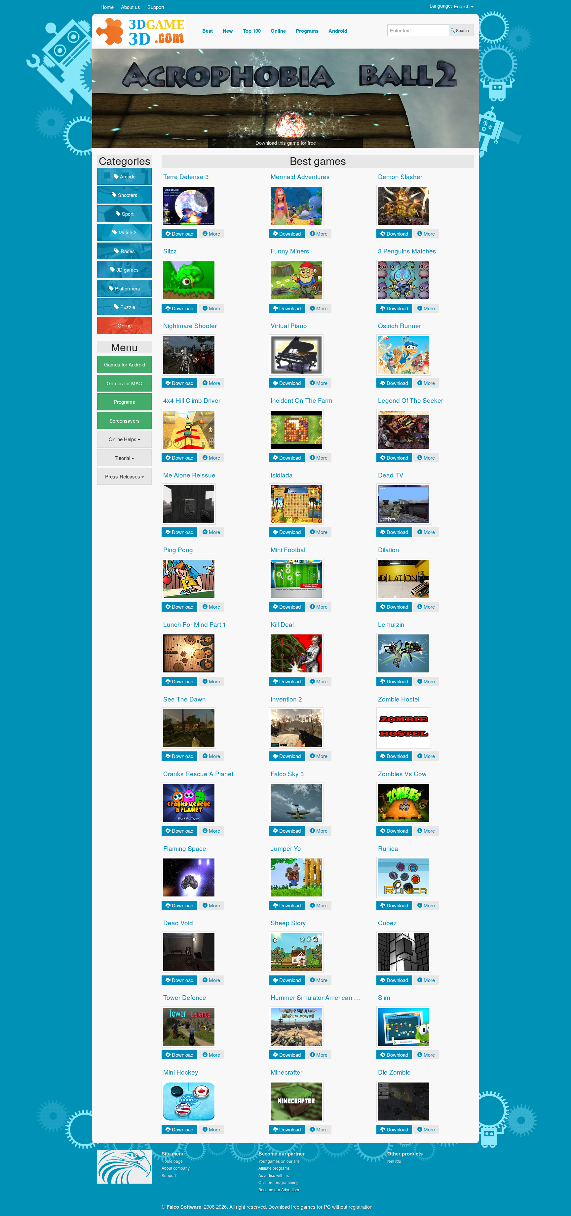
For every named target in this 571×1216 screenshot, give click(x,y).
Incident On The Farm (301, 400)
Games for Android (124, 364)
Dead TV (390, 474)
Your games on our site (279, 1161)
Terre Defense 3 (186, 176)
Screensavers (124, 420)
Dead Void (178, 922)
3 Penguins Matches (407, 250)
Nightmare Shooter (190, 325)
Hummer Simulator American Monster (324, 997)
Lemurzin (391, 624)
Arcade (127, 176)
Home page (172, 1161)
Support (155, 6)
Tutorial (123, 457)
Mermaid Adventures (300, 176)
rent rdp (394, 1161)
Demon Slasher (400, 176)
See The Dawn (184, 698)
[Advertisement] (123, 591)
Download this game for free (285, 142)
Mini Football (289, 549)
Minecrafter (286, 1071)
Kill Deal (282, 624)
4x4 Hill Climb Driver (191, 400)
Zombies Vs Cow (402, 773)
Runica (388, 848)
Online (125, 325)
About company (176, 1168)
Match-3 (126, 232)
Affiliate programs (274, 1168)
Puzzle (127, 306)
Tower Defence (184, 997)
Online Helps (123, 439)
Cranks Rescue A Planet (198, 773)
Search (462, 30)
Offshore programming (278, 1182)
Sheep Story (288, 922)
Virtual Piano (289, 325)
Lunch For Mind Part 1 (194, 624)
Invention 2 (286, 698)
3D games (127, 269)
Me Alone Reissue (189, 474)
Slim (384, 997)
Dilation (388, 549)
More (214, 233)
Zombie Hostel (398, 698)
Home (107, 6)
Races (127, 250)
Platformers (127, 288)
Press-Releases (123, 476)
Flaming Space (184, 848)
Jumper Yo (286, 848)
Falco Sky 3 (287, 773)
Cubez (387, 922)
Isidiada (282, 474)
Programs (124, 401)
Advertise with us (273, 1175)
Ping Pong (178, 549)
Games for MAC (124, 383)
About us (130, 6)
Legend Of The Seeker (410, 400)
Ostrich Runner (399, 325)
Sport (127, 213)
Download (182, 233)
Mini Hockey (180, 1071)
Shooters (127, 194)
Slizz (170, 250)
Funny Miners (290, 250)
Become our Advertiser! (279, 1189)
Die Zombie (394, 1071)
